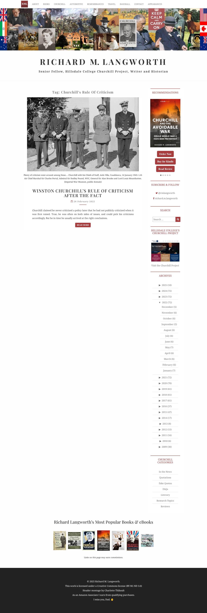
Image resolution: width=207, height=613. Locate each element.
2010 (165, 441)
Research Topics (165, 500)
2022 (164, 302)
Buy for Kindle (165, 161)
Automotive (76, 4)
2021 (164, 377)
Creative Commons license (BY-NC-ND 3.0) (119, 585)
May (167, 347)
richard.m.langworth (166, 198)
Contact (139, 4)
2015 (164, 412)
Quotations (165, 477)
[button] (161, 175)
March (167, 358)
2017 (164, 400)
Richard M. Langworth (24, 4)
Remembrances (95, 4)
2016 (164, 406)
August (167, 330)
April (167, 353)
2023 (164, 296)
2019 (164, 389)
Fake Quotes (165, 483)
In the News (165, 471)
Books (46, 4)
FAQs (165, 489)
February (167, 364)
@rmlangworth (166, 193)
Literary (165, 494)
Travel (112, 4)
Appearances (155, 4)
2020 (164, 383)
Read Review (165, 169)
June (167, 341)
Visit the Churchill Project (165, 265)
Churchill (59, 4)
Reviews (165, 506)
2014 (164, 417)
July (167, 335)
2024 (164, 290)
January (167, 370)
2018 (164, 394)
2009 (164, 446)
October (167, 318)
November (167, 312)
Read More (84, 224)
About (35, 4)
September (167, 324)
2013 (165, 423)
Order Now (165, 154)
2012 (164, 429)
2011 (164, 435)
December (167, 306)
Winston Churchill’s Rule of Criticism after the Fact (83, 193)
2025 (164, 285)
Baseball (125, 4)
